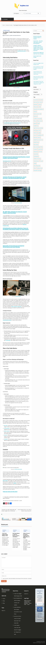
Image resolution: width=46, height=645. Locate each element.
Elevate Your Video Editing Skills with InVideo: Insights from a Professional (9, 510)
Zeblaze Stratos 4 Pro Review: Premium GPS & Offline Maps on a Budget (26, 536)
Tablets (35, 163)
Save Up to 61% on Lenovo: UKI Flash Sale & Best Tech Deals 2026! (38, 78)
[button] (23, 20)
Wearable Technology (37, 170)
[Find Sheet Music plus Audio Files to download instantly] (6, 591)
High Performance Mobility (38, 128)
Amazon (5, 435)
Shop (4, 600)
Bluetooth (35, 104)
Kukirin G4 (35, 132)
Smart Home (36, 153)
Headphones (36, 125)
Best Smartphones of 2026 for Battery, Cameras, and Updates (16, 535)
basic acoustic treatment (16, 306)
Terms (28, 604)
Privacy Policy (39, 618)
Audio (42, 99)
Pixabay (18, 87)
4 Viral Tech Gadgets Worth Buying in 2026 (5, 534)
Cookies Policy (26, 601)
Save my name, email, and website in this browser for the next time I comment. (17, 578)
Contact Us (26, 593)
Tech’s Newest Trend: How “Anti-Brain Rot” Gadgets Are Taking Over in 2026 (38, 82)
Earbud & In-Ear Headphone (38, 109)
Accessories (36, 99)
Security (40, 151)
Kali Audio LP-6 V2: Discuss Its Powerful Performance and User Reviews (13, 246)
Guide (38, 123)
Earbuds (35, 111)
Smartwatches (36, 156)
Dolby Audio (36, 106)
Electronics (35, 116)
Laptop (39, 132)
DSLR (40, 106)
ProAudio (6, 439)
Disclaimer (26, 603)
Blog (4, 603)
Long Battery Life (40, 135)
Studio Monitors (17, 35)
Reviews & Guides (6, 30)
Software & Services (37, 158)
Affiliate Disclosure (27, 600)
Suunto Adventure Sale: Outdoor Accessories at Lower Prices (37, 73)
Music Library (36, 144)
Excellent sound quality (38, 118)
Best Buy (5, 425)
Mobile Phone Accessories (38, 139)
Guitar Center (6, 431)
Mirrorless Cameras (37, 137)
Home (4, 598)
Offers (41, 146)
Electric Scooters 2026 (37, 113)
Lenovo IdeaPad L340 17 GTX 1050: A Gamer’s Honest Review (24, 510)
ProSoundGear (7, 428)
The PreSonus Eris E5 (7, 160)
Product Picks (40, 149)
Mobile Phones (36, 142)
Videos (35, 168)
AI (39, 99)
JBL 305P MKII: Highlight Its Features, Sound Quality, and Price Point (15, 212)
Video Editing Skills (37, 165)
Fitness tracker (39, 120)
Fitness (35, 120)
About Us (3, 610)
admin (11, 35)
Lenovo (35, 135)
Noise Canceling (36, 146)
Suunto (41, 161)
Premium (35, 149)
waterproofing (39, 168)
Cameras (39, 104)
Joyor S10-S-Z (38, 130)
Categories (5, 19)
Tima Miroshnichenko (18, 202)
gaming (35, 123)
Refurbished (36, 151)
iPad (34, 130)
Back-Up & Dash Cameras (38, 102)
